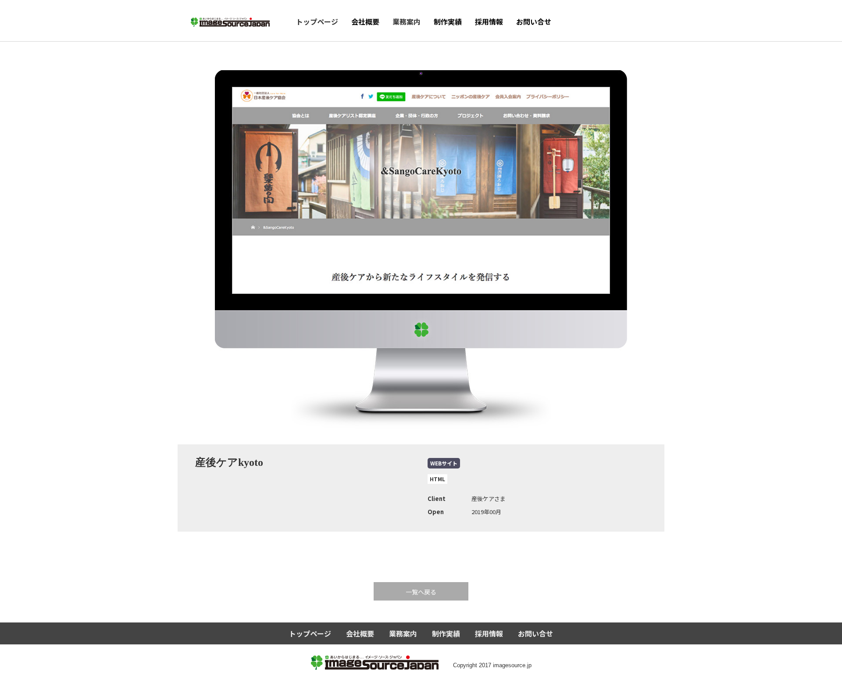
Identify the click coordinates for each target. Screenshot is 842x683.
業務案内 (406, 21)
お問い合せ (533, 21)
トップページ (317, 21)
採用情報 (489, 21)
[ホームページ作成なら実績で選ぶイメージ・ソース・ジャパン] (230, 19)
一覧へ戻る (421, 591)
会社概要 (365, 21)
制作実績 (448, 21)
